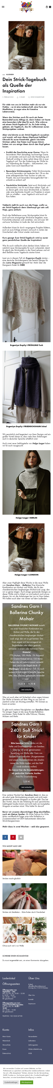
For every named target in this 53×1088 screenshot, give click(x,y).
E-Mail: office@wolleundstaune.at (36, 985)
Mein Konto (6, 1036)
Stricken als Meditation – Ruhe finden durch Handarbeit (23, 912)
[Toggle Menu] (3, 7)
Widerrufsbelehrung (35, 1049)
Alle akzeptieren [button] (27, 1082)
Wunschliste (6, 1045)
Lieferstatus (32, 1041)
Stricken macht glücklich (11, 878)
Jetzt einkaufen (26, 690)
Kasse (4, 1049)
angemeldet (14, 960)
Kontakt (30, 999)
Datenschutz (6, 1053)
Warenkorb (6, 1041)
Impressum (31, 1004)
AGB (30, 1053)
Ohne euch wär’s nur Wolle (13, 946)
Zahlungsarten (33, 1045)
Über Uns (31, 995)
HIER (22, 265)
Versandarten (32, 1036)
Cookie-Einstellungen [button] (11, 1082)
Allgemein (10, 74)
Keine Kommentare (37, 97)
